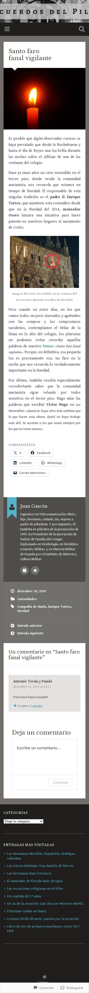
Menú (8, 29)
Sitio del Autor (35, 570)
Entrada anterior (29, 626)
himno (48, 346)
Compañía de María (31, 607)
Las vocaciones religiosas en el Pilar (35, 889)
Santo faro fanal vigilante (30, 55)
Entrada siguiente (30, 633)
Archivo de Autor (24, 570)
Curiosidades (27, 599)
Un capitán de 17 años (24, 896)
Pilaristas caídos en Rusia (26, 911)
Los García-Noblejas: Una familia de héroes (40, 866)
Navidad (23, 611)
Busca (80, 30)
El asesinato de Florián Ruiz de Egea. (35, 881)
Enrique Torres (59, 607)
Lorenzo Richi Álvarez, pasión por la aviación (43, 919)
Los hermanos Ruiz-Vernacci (29, 873)
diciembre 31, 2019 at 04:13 (32, 687)
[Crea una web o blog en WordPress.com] (44, 977)
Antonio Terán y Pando (32, 681)
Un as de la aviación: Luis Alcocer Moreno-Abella (45, 904)
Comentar (60, 782)
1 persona (36, 705)
